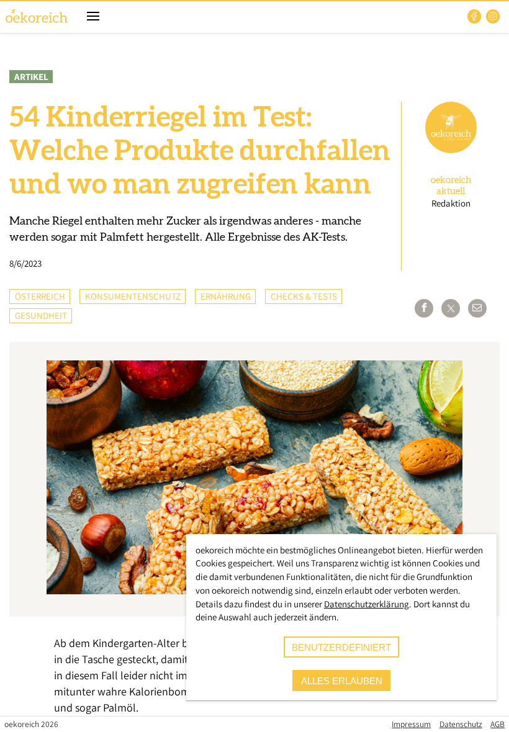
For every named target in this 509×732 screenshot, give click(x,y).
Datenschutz (460, 724)
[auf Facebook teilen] (424, 308)
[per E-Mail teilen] (477, 308)
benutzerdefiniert (341, 647)
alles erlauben (341, 681)
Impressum (411, 724)
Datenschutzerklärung (366, 604)
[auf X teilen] (450, 308)
